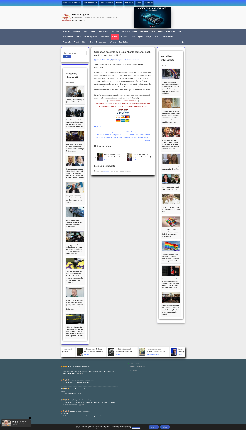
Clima (93, 31)
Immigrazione (68, 37)
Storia (156, 37)
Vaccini (76, 42)
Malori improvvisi (91, 37)
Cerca (67, 56)
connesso (107, 171)
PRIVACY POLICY (135, 363)
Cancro (85, 31)
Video (84, 42)
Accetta (153, 427)
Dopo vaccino (103, 31)
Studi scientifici (167, 37)
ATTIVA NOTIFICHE (106, 3)
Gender (160, 31)
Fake (153, 31)
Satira (133, 37)
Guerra (180, 31)
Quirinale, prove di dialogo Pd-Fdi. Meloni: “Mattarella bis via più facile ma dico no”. (81, 350)
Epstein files (123, 42)
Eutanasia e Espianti (129, 31)
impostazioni (136, 428)
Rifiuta (165, 427)
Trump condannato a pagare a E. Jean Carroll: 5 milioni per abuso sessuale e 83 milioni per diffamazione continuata (142, 155)
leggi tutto (80, 374)
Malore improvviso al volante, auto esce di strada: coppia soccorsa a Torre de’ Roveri (143, 350)
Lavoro (78, 37)
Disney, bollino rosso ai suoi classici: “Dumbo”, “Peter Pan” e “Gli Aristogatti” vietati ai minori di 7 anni (112, 155)
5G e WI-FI (66, 31)
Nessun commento (133, 60)
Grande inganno (118, 60)
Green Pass (170, 31)
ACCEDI (138, 3)
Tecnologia (67, 42)
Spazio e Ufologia (144, 37)
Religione (124, 37)
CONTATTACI (134, 370)
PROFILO (119, 3)
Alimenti (76, 31)
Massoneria (105, 37)
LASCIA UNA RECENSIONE (71, 3)
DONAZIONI (129, 3)
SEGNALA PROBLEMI (90, 3)
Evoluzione (144, 31)
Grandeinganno (81, 14)
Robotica (113, 42)
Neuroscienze (101, 42)
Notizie (115, 37)
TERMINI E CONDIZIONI (137, 367)
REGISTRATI (149, 3)
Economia (115, 31)
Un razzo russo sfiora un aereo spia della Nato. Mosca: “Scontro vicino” (175, 350)
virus (91, 42)
